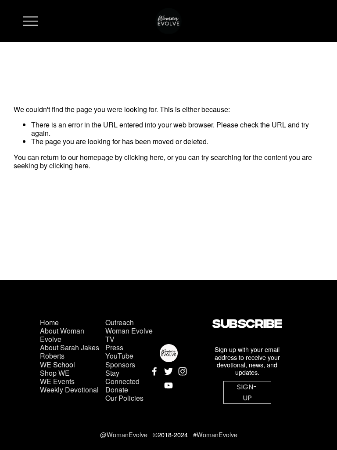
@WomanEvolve (124, 434)
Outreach (119, 322)
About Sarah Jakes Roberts (69, 351)
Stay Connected (122, 377)
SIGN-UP (247, 392)
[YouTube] (168, 385)
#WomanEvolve (215, 434)
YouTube (119, 356)
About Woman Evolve (62, 335)
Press (114, 347)
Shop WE (55, 373)
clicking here (144, 157)
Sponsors (120, 364)
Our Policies (124, 398)
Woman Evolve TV (129, 335)
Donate (116, 389)
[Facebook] (154, 371)
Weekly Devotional (69, 389)
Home (49, 322)
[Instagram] (182, 371)
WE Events (57, 381)
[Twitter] (168, 371)
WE (45, 364)
